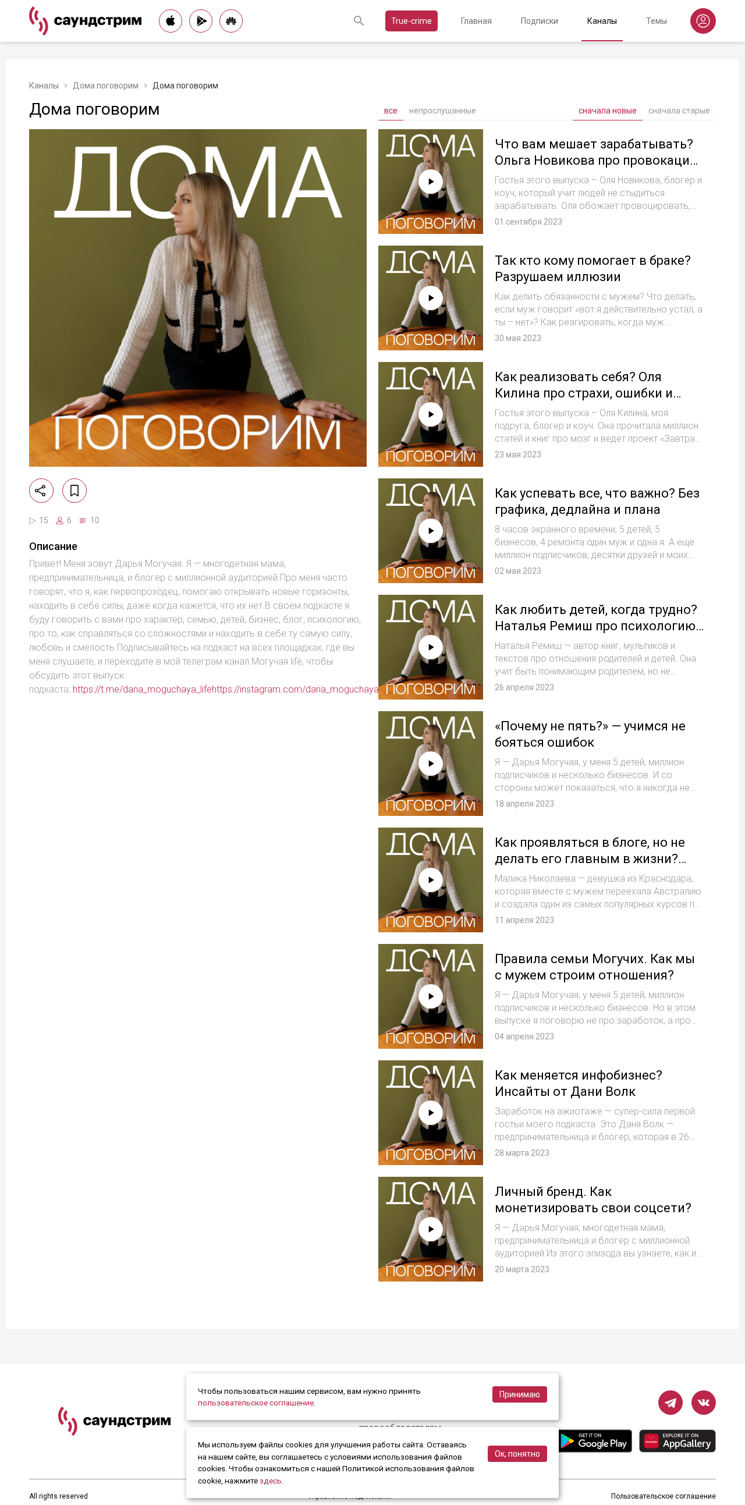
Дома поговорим (106, 85)
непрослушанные (442, 110)
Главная (476, 21)
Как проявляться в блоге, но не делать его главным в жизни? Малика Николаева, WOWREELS (591, 858)
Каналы (602, 21)
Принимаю (519, 1394)
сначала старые (679, 110)
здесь (271, 1480)
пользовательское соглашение (256, 1402)
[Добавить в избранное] (74, 490)
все (391, 110)
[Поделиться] (41, 490)
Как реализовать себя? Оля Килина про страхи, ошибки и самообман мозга (584, 393)
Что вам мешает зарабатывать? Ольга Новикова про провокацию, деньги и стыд (599, 160)
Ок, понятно (517, 1453)
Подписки (539, 21)
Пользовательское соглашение (663, 1496)
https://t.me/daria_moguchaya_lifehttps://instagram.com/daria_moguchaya (226, 689)
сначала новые (608, 110)
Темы (656, 21)
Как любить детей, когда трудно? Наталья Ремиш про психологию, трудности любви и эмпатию (596, 625)
